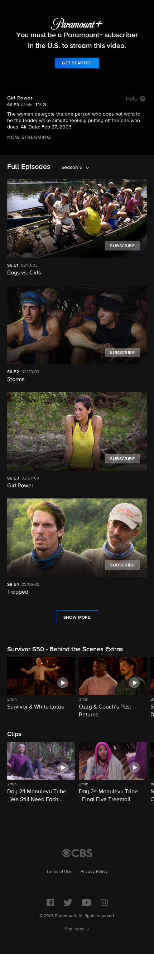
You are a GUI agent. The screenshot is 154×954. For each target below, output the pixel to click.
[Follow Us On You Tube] (86, 902)
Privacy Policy (94, 872)
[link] (77, 63)
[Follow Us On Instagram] (104, 902)
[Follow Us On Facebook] (50, 902)
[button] (41, 688)
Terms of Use (59, 872)
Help (132, 99)
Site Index (74, 929)
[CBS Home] (77, 853)
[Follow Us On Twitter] (67, 902)
